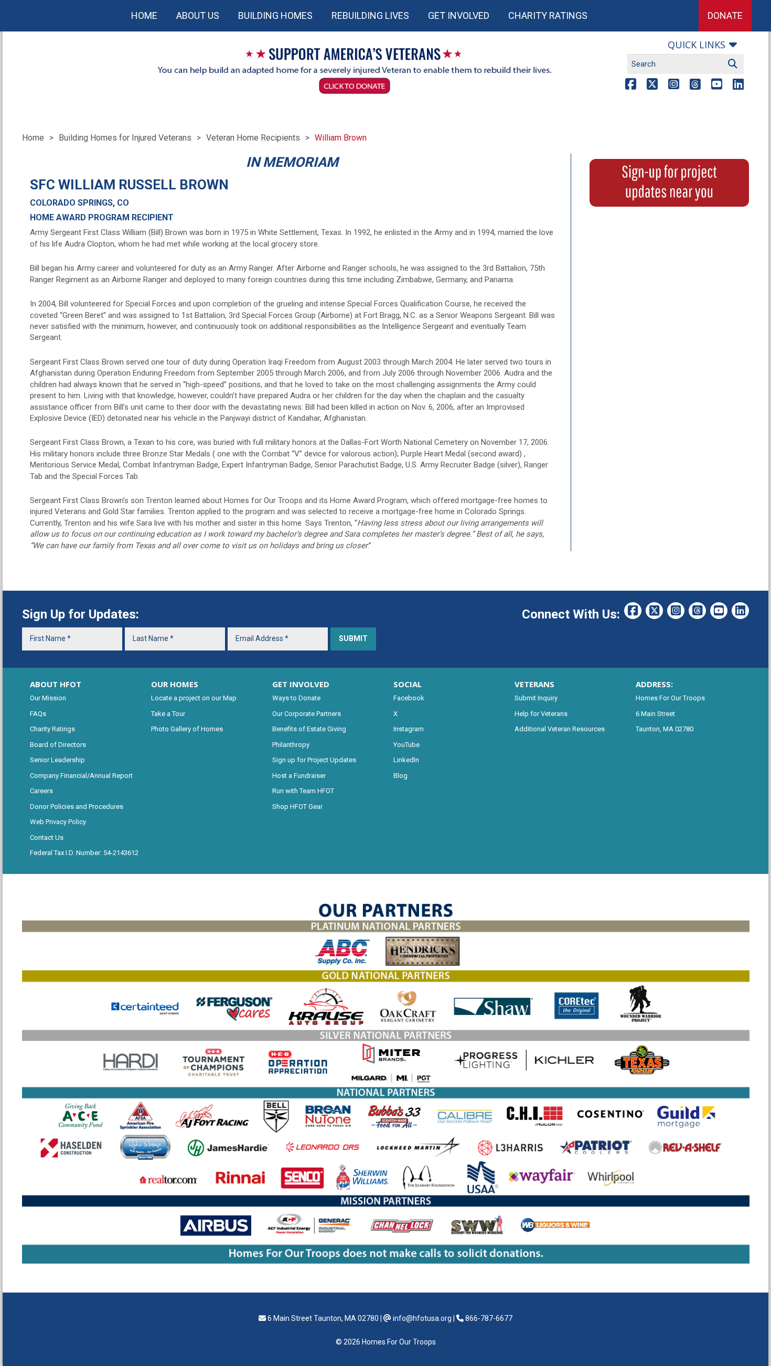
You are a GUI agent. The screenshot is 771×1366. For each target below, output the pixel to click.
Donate (725, 15)
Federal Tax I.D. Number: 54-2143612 (84, 853)
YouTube (406, 745)
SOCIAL (407, 684)
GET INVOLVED (300, 684)
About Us (197, 15)
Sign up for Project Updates (314, 760)
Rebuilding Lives (370, 15)
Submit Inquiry (536, 698)
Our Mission (48, 698)
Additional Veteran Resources (560, 729)
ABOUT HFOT (55, 684)
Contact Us (46, 837)
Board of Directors (58, 745)
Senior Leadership (57, 760)
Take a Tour (168, 714)
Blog (400, 776)
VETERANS (534, 684)
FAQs (38, 714)
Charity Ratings (547, 15)
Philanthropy (290, 745)
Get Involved (458, 15)
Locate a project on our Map (194, 698)
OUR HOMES (174, 684)
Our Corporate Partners (306, 714)
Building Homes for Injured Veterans (125, 138)
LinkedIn (406, 760)
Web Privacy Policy (58, 822)
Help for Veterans (541, 714)
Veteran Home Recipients (253, 138)
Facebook (408, 698)
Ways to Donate (296, 698)
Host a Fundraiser (299, 776)
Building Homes (275, 15)
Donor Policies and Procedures (76, 806)
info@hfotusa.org (422, 1318)
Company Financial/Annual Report (81, 776)
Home (144, 15)
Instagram (408, 729)
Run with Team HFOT (303, 791)
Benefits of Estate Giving (309, 729)
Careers (41, 791)
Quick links (696, 44)
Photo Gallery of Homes (187, 729)
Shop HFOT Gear (297, 806)
